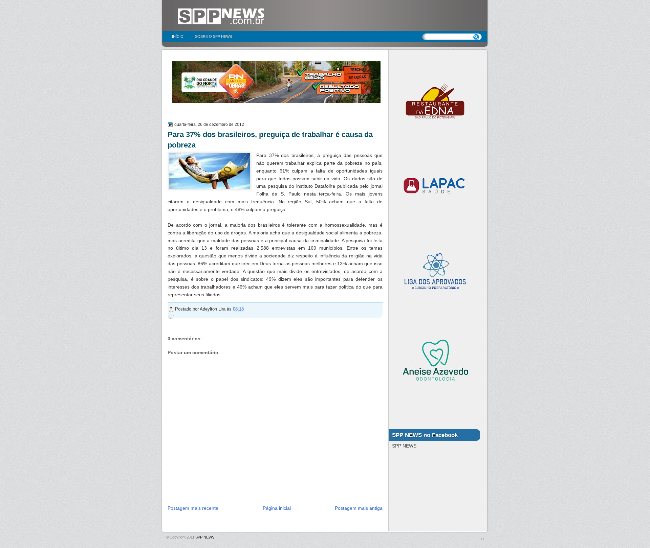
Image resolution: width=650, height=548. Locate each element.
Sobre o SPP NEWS (213, 37)
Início (177, 37)
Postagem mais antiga (359, 508)
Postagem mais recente (193, 508)
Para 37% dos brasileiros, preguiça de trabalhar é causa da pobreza (270, 139)
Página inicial (277, 508)
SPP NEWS (204, 537)
